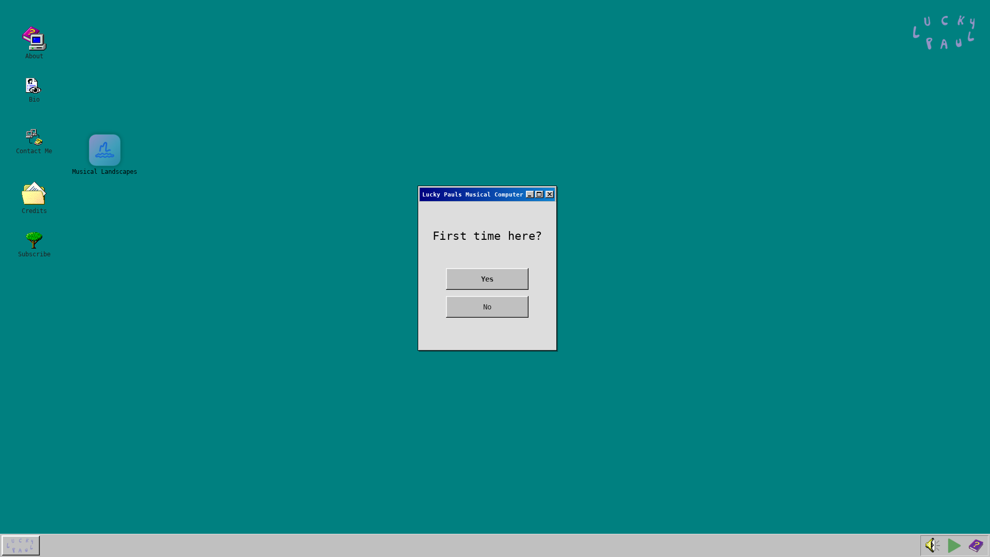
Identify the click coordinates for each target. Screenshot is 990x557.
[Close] (550, 194)
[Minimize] (530, 194)
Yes (487, 279)
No (487, 307)
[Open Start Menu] (21, 545)
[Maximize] (539, 194)
